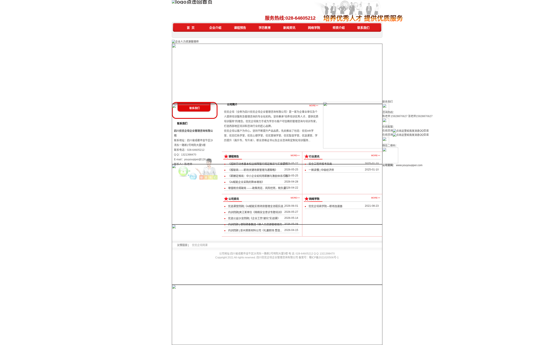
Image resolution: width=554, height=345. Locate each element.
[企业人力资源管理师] (185, 41)
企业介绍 (215, 27)
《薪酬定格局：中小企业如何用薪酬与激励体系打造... (259, 176)
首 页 (191, 27)
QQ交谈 (424, 130)
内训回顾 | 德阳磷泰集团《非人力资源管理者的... (256, 224)
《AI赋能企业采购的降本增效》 (246, 182)
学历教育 (265, 27)
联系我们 (363, 27)
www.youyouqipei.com (409, 165)
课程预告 (240, 27)
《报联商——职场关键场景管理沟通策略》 (252, 170)
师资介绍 (339, 27)
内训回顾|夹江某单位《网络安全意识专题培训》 (255, 212)
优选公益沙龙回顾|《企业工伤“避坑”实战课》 (254, 218)
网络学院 (314, 27)
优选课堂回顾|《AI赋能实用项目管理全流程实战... (256, 206)
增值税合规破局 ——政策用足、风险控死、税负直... (258, 188)
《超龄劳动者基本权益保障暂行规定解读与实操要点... (259, 163)
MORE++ (313, 105)
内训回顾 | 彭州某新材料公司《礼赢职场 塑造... (255, 230)
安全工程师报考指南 (320, 163)
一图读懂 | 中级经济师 (321, 170)
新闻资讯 (289, 27)
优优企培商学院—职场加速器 (325, 206)
